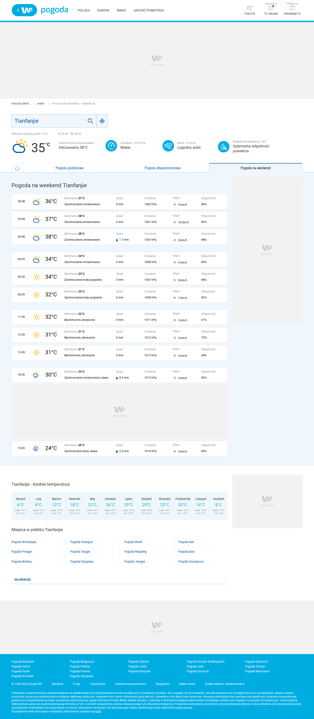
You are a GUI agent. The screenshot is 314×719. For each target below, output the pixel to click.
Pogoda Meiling (21, 561)
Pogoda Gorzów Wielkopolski (206, 661)
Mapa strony (187, 684)
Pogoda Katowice (256, 661)
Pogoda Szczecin (198, 671)
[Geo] (102, 121)
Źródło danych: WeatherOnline (224, 684)
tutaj (98, 711)
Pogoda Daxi (186, 551)
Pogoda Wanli (133, 542)
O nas (76, 684)
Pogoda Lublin (137, 666)
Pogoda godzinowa (70, 167)
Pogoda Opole (20, 671)
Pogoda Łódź (195, 666)
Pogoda (54, 10)
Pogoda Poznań (80, 671)
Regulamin (163, 684)
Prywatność (98, 684)
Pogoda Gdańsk (138, 661)
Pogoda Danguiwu (82, 561)
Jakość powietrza (148, 10)
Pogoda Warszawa (257, 671)
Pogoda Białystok (22, 661)
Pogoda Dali (186, 542)
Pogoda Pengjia (21, 551)
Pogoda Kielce (20, 666)
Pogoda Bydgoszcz (82, 661)
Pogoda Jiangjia (134, 561)
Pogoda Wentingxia (23, 542)
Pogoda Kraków (80, 666)
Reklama (57, 684)
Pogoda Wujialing (135, 551)
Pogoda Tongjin (80, 551)
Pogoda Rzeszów (139, 671)
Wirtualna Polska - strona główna (24, 10)
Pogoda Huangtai (81, 542)
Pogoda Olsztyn (255, 666)
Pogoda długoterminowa (163, 167)
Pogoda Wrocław (22, 676)
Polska (84, 10)
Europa (103, 10)
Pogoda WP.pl (20, 103)
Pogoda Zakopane (82, 676)
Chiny (41, 103)
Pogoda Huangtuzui (191, 561)
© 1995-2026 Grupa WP (26, 684)
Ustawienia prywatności (130, 684)
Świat (121, 10)
